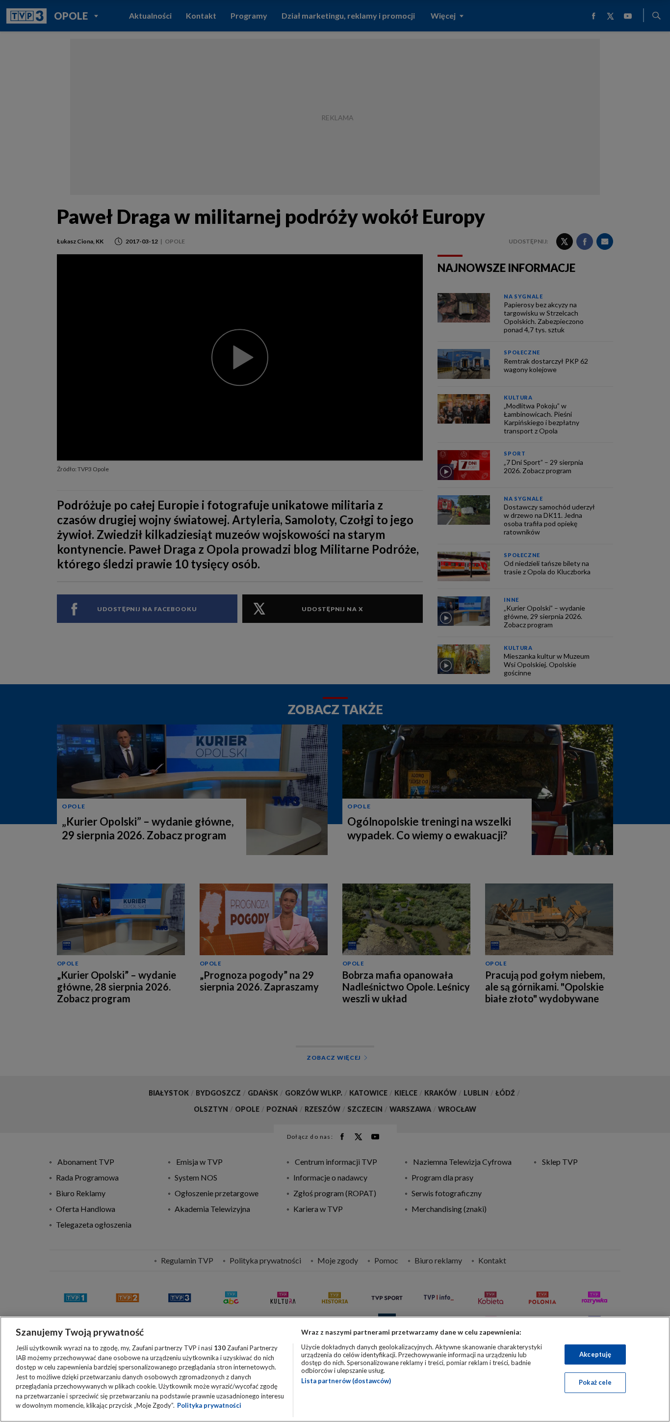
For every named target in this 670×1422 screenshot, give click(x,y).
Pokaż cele (595, 1382)
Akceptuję (595, 1354)
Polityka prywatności (209, 1405)
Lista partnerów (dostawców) (346, 1381)
